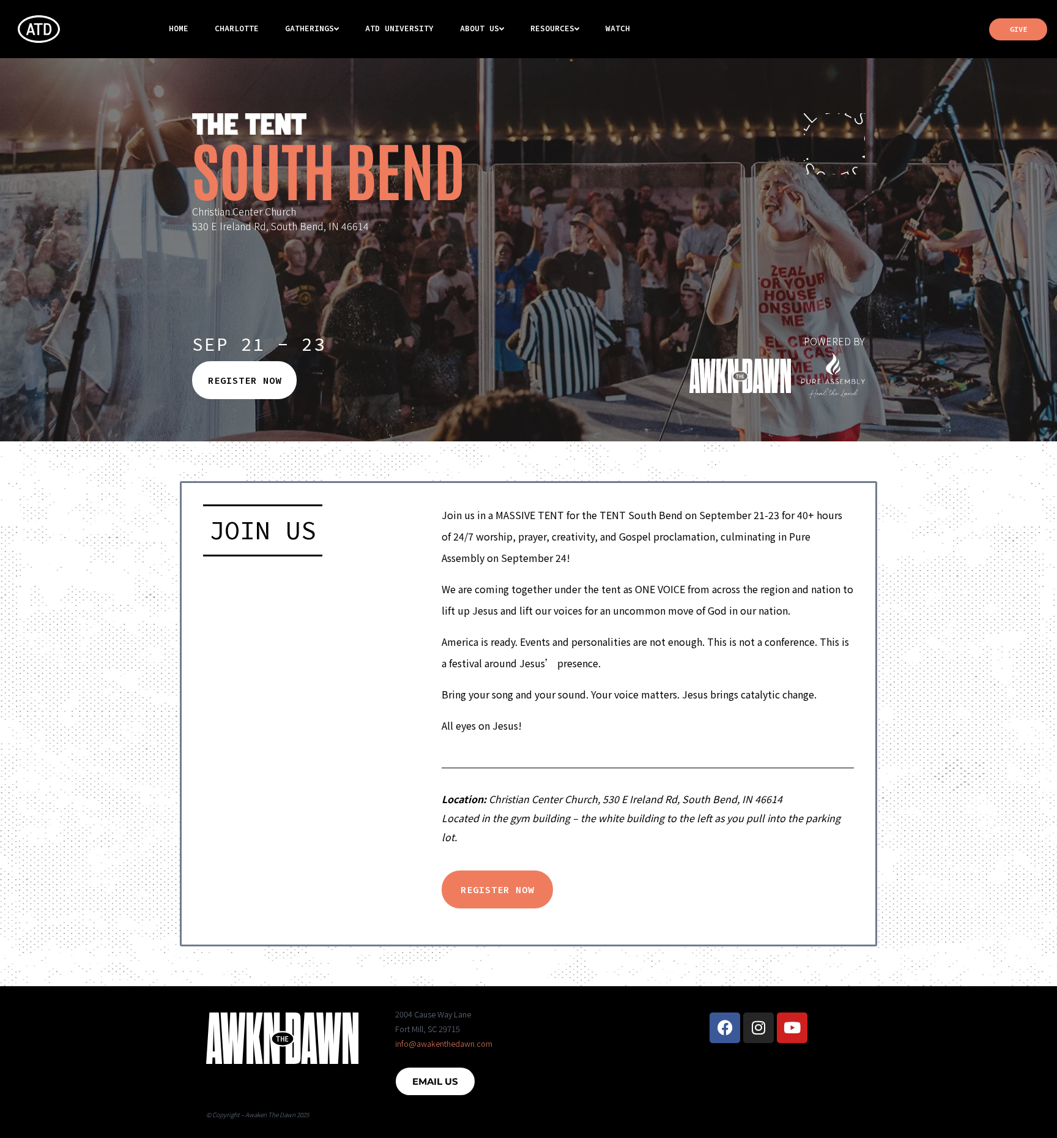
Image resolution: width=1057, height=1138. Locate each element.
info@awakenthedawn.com (443, 1043)
